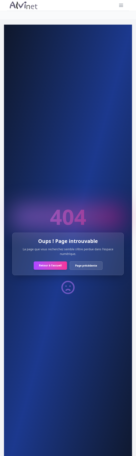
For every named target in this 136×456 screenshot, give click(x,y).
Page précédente (86, 265)
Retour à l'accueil (50, 265)
